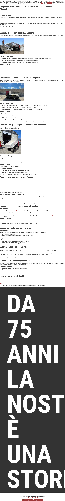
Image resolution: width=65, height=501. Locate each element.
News (29, 2)
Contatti (36, 2)
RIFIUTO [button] (33, 499)
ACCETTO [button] (25, 499)
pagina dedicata (51, 282)
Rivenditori (33, 2)
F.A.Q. (40, 2)
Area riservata (49, 2)
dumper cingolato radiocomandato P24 (55, 215)
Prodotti (25, 2)
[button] (63, 3)
